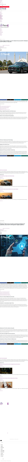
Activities (1, 0)
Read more (1, 187)
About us (1, 34)
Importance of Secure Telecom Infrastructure (5, 295)
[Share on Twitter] (10, 99)
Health (1, 12)
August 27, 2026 (2, 380)
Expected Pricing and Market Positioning (5, 109)
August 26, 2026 (2, 178)
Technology (1, 18)
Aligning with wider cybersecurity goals (4, 293)
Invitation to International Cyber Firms (4, 292)
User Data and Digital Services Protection (5, 294)
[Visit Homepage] (3, 9)
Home (0, 28)
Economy (1, 1)
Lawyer (1, 33)
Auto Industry (3, 39)
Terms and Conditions (2, 419)
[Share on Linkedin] (17, 99)
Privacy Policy (1, 416)
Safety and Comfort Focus (3, 108)
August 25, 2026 (2, 191)
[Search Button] (27, 11)
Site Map (1, 420)
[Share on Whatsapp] (24, 99)
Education (1, 13)
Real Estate (1, 19)
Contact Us (1, 415)
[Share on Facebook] (3, 99)
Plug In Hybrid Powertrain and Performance (5, 106)
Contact (1, 35)
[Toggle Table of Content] (0, 105)
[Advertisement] (14, 94)
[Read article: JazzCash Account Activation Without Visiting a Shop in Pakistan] (14, 385)
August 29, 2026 (2, 366)
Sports (1, 14)
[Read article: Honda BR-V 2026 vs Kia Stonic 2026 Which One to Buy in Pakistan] (14, 196)
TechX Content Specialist (6, 45)
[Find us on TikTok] (2, 5)
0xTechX (2, 177)
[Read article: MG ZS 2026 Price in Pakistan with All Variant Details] (14, 183)
